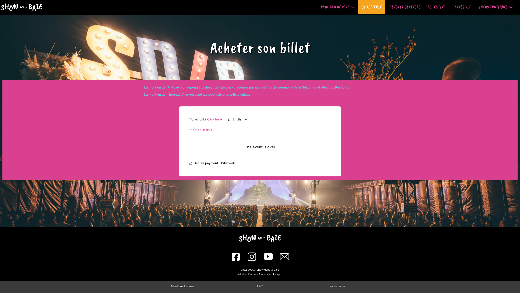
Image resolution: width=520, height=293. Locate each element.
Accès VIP (463, 7)
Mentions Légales (183, 286)
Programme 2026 (335, 7)
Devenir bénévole (404, 7)
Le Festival (437, 7)
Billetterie (372, 7)
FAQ (260, 286)
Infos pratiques (493, 7)
